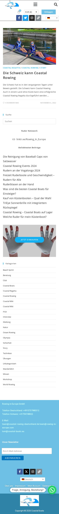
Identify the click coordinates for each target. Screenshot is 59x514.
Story (43, 68)
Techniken (7, 353)
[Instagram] (32, 18)
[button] (35, 4)
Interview (7, 317)
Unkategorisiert (9, 363)
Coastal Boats (9, 285)
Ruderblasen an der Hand (18, 184)
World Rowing (9, 384)
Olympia (6, 337)
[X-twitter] (26, 472)
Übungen (7, 358)
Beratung (7, 275)
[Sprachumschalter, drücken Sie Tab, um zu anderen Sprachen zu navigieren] (52, 18)
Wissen (6, 374)
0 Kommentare (12, 103)
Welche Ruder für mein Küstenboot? (25, 216)
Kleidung (6, 322)
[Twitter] (25, 18)
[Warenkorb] (19, 12)
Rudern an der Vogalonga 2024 (21, 170)
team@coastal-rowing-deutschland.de (20, 424)
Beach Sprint (8, 270)
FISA (5, 311)
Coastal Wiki (8, 301)
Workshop (7, 379)
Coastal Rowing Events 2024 (20, 166)
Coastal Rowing (30, 68)
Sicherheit (7, 343)
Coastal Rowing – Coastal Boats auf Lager (28, 212)
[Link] (38, 18)
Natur (5, 327)
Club (5, 280)
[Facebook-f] (19, 18)
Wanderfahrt (8, 369)
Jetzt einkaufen (29, 239)
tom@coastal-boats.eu (13, 431)
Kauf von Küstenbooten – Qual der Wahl (27, 198)
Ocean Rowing (9, 332)
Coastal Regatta (11, 68)
